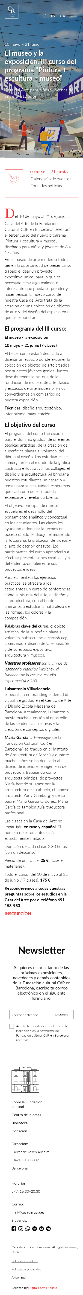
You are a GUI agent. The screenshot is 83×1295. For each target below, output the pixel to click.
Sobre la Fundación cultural (27, 1104)
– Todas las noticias (45, 185)
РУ (53, 16)
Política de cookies (25, 1261)
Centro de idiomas (26, 1114)
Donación (19, 1131)
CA (62, 16)
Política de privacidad (27, 1269)
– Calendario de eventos (49, 178)
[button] (74, 14)
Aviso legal (19, 1277)
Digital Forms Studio (42, 1288)
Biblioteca (20, 1123)
